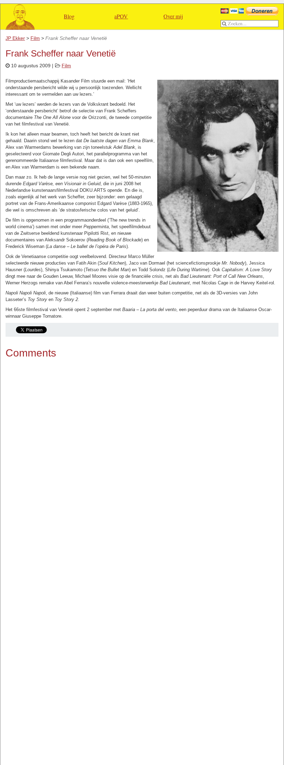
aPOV (121, 16)
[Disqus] (142, 455)
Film (66, 65)
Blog (69, 16)
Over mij (173, 16)
